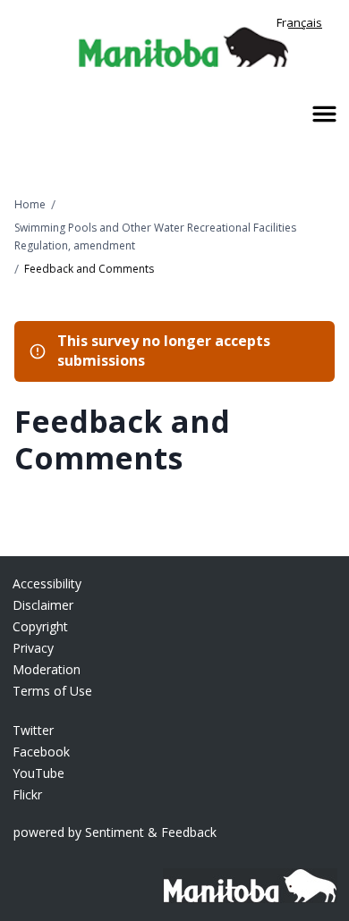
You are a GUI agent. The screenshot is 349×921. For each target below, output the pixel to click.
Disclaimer (43, 604)
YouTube (38, 773)
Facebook (41, 751)
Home (30, 204)
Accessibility (47, 583)
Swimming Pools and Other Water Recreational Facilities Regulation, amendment (155, 236)
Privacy (33, 647)
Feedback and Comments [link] (89, 268)
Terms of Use (52, 690)
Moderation (47, 669)
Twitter (33, 730)
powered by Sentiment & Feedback (115, 832)
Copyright (40, 626)
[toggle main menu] (324, 114)
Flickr (27, 794)
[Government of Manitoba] (244, 876)
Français (299, 22)
